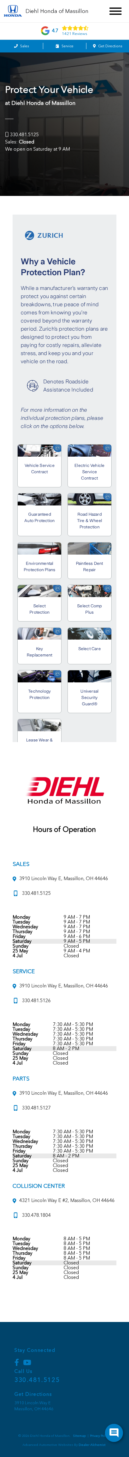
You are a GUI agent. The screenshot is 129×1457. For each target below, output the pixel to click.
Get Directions (109, 46)
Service (67, 46)
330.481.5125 (24, 134)
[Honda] (13, 11)
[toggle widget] (114, 1433)
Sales (24, 46)
